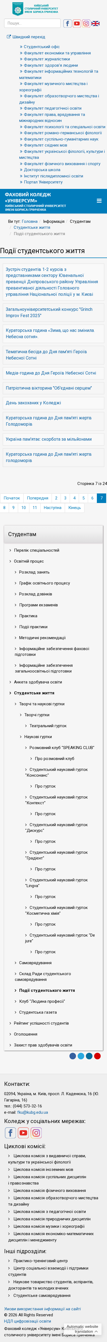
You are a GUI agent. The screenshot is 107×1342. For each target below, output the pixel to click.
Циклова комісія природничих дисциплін (52, 1219)
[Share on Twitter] (81, 1056)
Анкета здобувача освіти (37, 682)
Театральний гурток (48, 725)
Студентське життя (32, 227)
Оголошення (25, 1034)
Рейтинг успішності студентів (41, 1023)
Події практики (32, 626)
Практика (27, 615)
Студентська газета (37, 1012)
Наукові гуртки (37, 736)
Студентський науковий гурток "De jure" (60, 938)
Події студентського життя (46, 990)
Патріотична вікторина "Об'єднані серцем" (49, 388)
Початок (12, 498)
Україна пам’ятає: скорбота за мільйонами (49, 439)
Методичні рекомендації (42, 637)
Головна (30, 221)
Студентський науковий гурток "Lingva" (56, 883)
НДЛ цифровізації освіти (27, 1321)
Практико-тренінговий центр (40, 1260)
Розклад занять (34, 572)
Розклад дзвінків (35, 594)
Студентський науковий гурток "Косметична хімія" (56, 910)
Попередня (37, 498)
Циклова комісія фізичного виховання (49, 1190)
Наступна (52, 507)
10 (23, 507)
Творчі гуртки (36, 714)
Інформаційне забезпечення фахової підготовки (52, 651)
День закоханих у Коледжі (33, 402)
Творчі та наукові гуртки (41, 703)
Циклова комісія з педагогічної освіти (49, 1211)
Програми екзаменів (38, 605)
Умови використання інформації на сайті (42, 1308)
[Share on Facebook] (72, 1056)
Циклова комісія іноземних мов (43, 1169)
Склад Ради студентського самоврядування (43, 976)
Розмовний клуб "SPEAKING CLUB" (61, 747)
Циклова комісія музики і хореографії (49, 1226)
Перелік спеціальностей (36, 550)
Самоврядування (35, 962)
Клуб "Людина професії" (41, 1001)
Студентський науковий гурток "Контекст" (56, 800)
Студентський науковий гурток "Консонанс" (56, 772)
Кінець (74, 507)
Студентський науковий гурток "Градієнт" (56, 855)
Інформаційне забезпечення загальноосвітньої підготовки (44, 668)
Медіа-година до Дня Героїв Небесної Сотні (51, 373)
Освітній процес (28, 561)
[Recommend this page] (97, 1056)
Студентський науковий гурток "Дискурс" (56, 827)
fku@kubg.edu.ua (32, 1112)
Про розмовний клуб (54, 758)
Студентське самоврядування (42, 1295)
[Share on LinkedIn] (89, 1056)
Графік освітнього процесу (44, 583)
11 (35, 507)
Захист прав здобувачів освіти (42, 1045)
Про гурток (45, 786)
